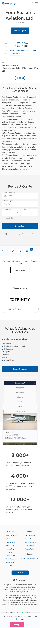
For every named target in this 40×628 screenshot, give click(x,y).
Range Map (10, 549)
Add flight (9, 218)
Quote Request (10, 542)
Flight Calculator (10, 539)
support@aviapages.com (29, 558)
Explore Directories (20, 369)
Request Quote (20, 226)
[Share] (20, 251)
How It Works (29, 539)
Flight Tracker (10, 559)
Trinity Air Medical (14, 309)
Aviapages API (10, 555)
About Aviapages (29, 535)
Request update (20, 270)
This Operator (12, 234)
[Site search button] (32, 3)
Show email (16, 54)
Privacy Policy (29, 545)
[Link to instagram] (22, 78)
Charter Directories (10, 535)
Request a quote (20, 31)
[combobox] (20, 196)
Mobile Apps (10, 562)
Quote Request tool (28, 234)
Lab (10, 565)
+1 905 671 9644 (21, 43)
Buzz (10, 552)
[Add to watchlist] (27, 251)
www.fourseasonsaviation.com (23, 50)
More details (21, 619)
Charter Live (10, 545)
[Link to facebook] (17, 78)
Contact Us (20, 572)
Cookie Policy (29, 549)
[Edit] (13, 251)
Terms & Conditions (29, 542)
